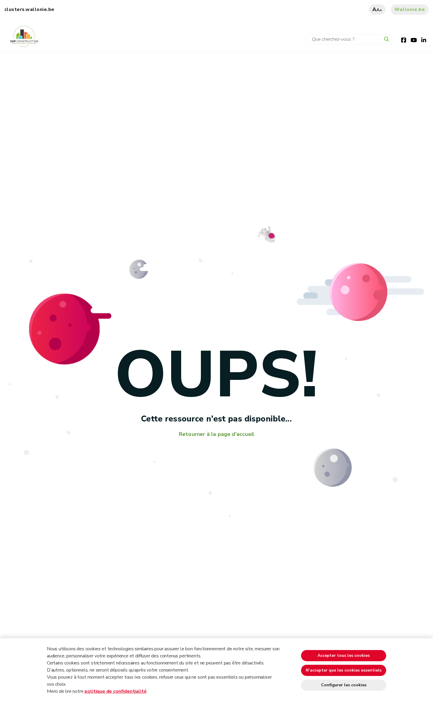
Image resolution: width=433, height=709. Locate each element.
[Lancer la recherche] (388, 39)
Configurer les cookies (343, 685)
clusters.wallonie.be (29, 9)
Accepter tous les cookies (344, 655)
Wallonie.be (409, 9)
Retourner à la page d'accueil (216, 434)
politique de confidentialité (115, 691)
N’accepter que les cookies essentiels (343, 670)
